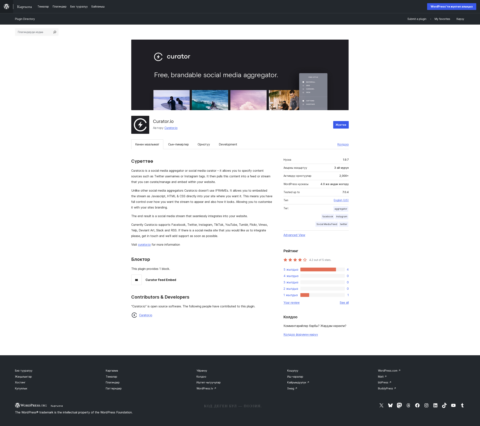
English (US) (341, 200)
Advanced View (294, 235)
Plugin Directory (25, 18)
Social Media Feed (326, 224)
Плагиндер (113, 382)
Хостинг (20, 382)
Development (228, 144)
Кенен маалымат (147, 144)
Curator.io (171, 128)
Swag (292, 388)
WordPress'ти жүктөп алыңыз (452, 6)
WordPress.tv (206, 388)
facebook (327, 216)
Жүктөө (341, 124)
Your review (292, 302)
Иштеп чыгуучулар (208, 382)
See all (344, 302)
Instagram (341, 216)
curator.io (144, 244)
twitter (343, 224)
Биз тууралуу (23, 370)
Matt (382, 376)
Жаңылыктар (23, 376)
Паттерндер (114, 388)
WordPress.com (389, 370)
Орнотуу (204, 144)
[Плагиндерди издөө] (54, 32)
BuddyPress (387, 388)
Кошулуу (292, 370)
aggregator (340, 208)
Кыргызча (57, 405)
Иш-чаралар (295, 376)
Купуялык (21, 388)
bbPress (385, 382)
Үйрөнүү (201, 370)
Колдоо (343, 144)
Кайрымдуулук (298, 382)
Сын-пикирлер (178, 144)
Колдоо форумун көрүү (301, 334)
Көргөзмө (112, 370)
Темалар (111, 376)
